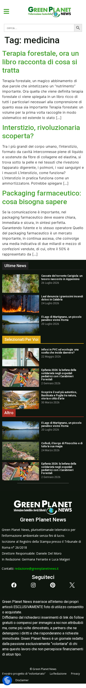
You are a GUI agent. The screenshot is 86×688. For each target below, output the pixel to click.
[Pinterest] (52, 585)
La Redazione (58, 673)
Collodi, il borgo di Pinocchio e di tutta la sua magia (61, 445)
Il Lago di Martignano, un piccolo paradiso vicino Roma (61, 318)
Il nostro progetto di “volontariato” (23, 673)
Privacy (75, 673)
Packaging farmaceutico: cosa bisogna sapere (41, 197)
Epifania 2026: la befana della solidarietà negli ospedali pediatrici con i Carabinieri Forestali (58, 374)
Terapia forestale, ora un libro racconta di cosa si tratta (40, 61)
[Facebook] (14, 585)
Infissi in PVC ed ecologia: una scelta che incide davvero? (60, 351)
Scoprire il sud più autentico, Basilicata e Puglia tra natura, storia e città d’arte (59, 395)
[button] (4, 11)
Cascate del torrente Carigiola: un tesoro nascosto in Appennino (61, 277)
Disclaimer (22, 680)
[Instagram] (33, 585)
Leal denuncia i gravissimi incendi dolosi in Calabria (62, 298)
